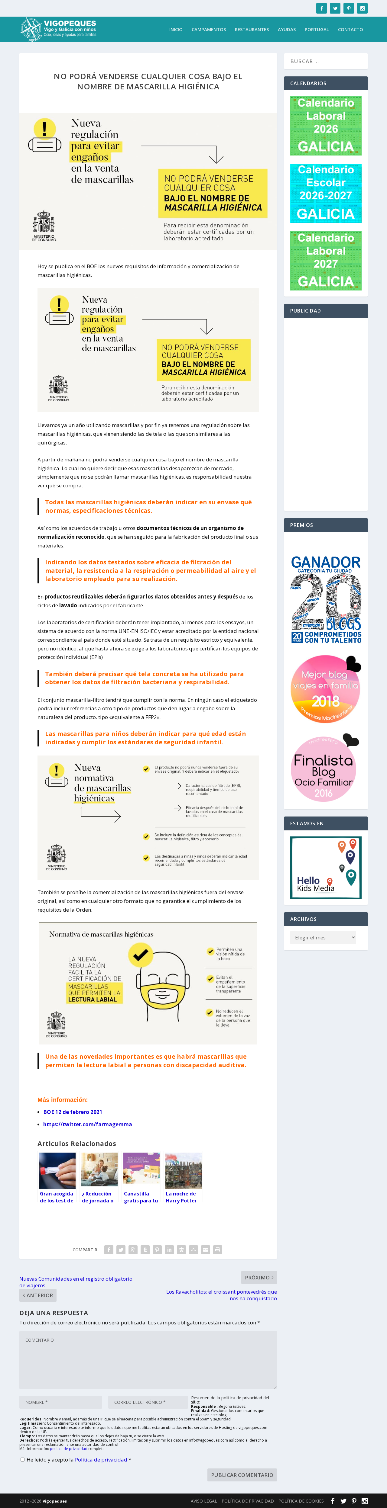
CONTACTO (350, 29)
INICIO (176, 29)
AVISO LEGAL (204, 1501)
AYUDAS (287, 29)
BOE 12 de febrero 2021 (72, 1112)
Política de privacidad (101, 1459)
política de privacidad (68, 1448)
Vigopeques (55, 1501)
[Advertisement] (326, 414)
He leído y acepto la (79, 1459)
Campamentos (209, 29)
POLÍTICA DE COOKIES (301, 1501)
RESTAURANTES (252, 29)
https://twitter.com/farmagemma (87, 1124)
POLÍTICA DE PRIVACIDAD (248, 1501)
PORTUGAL (317, 29)
